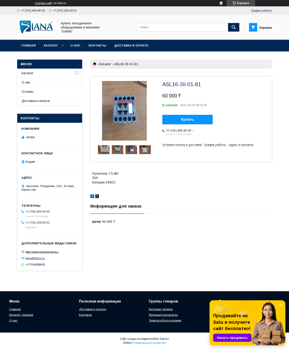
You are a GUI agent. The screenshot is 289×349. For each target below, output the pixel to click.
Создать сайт (43, 3)
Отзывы (27, 91)
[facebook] (92, 197)
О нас (75, 45)
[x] (97, 197)
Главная (28, 45)
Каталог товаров (21, 315)
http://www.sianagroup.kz (42, 251)
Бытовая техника (161, 309)
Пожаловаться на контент (149, 342)
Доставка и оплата (131, 45)
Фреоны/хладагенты (163, 315)
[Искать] (233, 27)
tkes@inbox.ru (35, 258)
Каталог (51, 45)
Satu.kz (164, 338)
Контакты (97, 45)
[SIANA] (36, 34)
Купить (187, 119)
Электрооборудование (165, 320)
